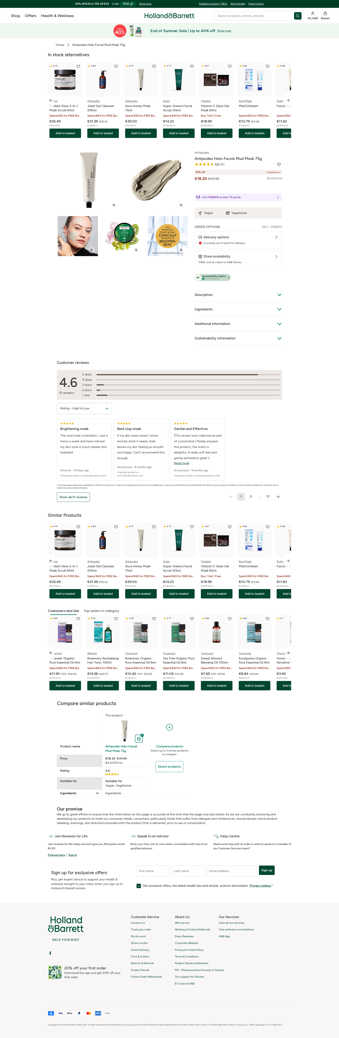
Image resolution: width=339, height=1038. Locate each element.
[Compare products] (169, 727)
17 (268, 496)
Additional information (212, 324)
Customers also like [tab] (63, 611)
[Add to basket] (139, 738)
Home (60, 45)
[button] (238, 277)
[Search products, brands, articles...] (298, 16)
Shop (15, 15)
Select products (169, 766)
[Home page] (169, 15)
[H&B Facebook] (50, 953)
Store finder (238, 3)
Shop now (145, 3)
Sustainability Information (215, 338)
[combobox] (254, 16)
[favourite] (78, 66)
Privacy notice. (260, 886)
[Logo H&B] (169, 17)
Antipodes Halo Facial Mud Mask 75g (121, 748)
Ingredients (204, 309)
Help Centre (256, 3)
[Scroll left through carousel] (51, 100)
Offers (30, 15)
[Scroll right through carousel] (288, 100)
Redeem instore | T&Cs (213, 3)
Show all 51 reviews (73, 497)
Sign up (266, 870)
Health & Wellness (57, 15)
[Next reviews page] (277, 496)
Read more (181, 463)
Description (204, 295)
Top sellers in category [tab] (101, 611)
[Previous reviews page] (231, 496)
